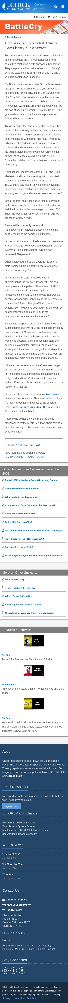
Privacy (6, 998)
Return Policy (13, 910)
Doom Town (26, 407)
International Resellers (25, 998)
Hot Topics (52, 394)
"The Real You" (11, 854)
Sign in (41, 17)
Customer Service (16, 899)
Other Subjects (13, 37)
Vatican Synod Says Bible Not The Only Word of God (33, 555)
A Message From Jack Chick (20, 513)
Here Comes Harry (14, 579)
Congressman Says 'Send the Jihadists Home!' (30, 505)
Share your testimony (18, 904)
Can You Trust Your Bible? (19, 547)
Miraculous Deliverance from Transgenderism (29, 613)
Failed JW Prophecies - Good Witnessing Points (31, 480)
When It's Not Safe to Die (18, 596)
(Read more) (15, 776)
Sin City (43, 407)
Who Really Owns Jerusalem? (21, 497)
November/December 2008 (28, 445)
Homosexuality (14, 457)
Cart (53, 17)
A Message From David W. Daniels (23, 604)
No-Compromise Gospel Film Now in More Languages (34, 530)
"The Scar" (8, 874)
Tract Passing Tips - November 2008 (24, 539)
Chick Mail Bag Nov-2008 (18, 522)
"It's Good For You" (13, 864)
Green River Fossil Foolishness (22, 488)
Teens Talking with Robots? (20, 588)
